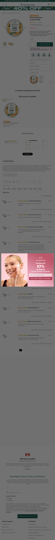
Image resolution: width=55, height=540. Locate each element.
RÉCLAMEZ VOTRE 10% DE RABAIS (40, 278)
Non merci (41, 281)
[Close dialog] (52, 254)
